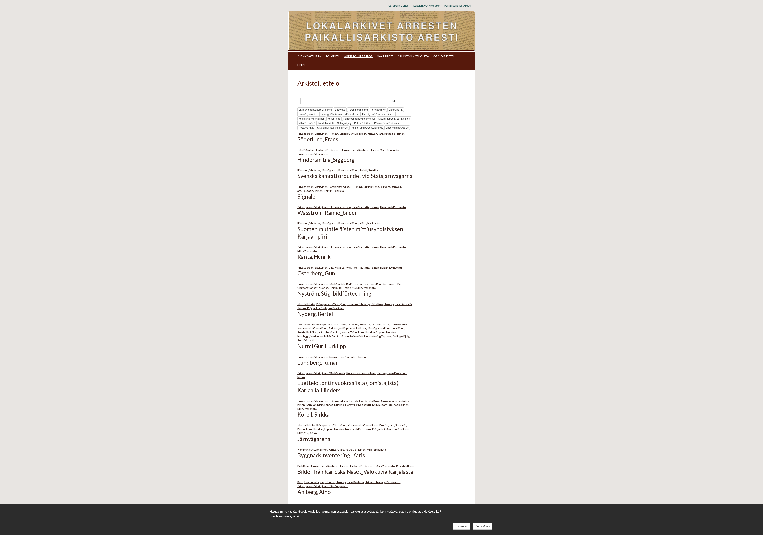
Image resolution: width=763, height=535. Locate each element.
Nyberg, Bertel (315, 313)
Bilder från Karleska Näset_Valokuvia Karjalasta (355, 471)
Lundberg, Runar (317, 362)
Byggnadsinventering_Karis (331, 455)
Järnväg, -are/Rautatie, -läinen (378, 114)
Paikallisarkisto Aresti (457, 5)
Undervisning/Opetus (397, 127)
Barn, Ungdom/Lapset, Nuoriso (315, 109)
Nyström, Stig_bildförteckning (334, 293)
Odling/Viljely (344, 123)
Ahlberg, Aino (314, 491)
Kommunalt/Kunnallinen (312, 118)
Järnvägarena (313, 439)
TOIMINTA (332, 56)
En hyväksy (482, 526)
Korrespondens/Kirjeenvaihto (359, 118)
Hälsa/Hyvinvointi (308, 114)
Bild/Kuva (340, 109)
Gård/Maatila (396, 109)
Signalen (308, 196)
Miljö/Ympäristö (307, 123)
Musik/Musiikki (326, 123)
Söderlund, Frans (317, 139)
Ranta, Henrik (314, 256)
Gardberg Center (399, 5)
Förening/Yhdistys (358, 109)
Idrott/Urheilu (352, 114)
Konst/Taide (334, 118)
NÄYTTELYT (385, 56)
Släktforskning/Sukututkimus (332, 127)
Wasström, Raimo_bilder (327, 212)
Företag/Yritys (378, 109)
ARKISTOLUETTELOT (358, 56)
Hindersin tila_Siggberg (326, 159)
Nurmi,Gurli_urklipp (321, 346)
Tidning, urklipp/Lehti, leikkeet (367, 127)
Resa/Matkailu (306, 127)
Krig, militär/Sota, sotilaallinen (394, 118)
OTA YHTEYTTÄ (444, 56)
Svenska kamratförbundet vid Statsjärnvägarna (354, 175)
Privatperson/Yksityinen (387, 123)
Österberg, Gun (316, 273)
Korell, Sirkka (313, 414)
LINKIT (302, 65)
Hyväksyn (461, 526)
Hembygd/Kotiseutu (331, 114)
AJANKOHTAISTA (309, 56)
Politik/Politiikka (362, 123)
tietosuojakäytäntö (287, 516)
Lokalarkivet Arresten (426, 5)
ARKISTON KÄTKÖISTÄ (413, 56)
